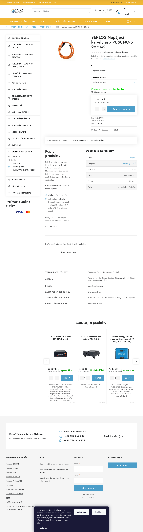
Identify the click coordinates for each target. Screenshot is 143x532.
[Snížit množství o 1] (97, 109)
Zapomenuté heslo (88, 498)
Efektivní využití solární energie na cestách (54, 464)
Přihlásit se (88, 488)
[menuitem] (21, 21)
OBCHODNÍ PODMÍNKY (14, 494)
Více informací (109, 59)
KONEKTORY (15, 156)
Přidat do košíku (121, 109)
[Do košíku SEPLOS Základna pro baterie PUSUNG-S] (98, 378)
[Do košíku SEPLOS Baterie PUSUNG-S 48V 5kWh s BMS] (67, 378)
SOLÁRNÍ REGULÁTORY (22, 125)
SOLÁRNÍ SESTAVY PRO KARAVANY (22, 56)
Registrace (132, 2)
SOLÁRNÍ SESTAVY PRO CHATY (22, 46)
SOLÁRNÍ (16, 163)
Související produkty (98, 140)
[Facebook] (121, 436)
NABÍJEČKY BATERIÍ (20, 112)
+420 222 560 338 (105, 11)
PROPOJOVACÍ (19, 167)
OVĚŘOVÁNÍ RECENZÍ (14, 502)
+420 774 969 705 (74, 440)
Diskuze (65, 140)
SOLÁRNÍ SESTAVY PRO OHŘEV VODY (22, 65)
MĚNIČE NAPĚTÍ (19, 132)
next (136, 361)
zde (38, 522)
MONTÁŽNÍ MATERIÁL (21, 193)
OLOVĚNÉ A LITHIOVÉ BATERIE (22, 97)
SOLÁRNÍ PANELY (19, 89)
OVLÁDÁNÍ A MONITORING (24, 138)
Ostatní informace (79, 140)
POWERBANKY (18, 179)
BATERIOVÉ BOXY (20, 105)
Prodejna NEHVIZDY (13, 477)
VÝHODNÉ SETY (19, 83)
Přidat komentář (69, 252)
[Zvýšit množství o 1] (104, 109)
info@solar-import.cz (74, 431)
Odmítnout (81, 512)
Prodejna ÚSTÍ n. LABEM (14, 481)
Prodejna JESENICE (12, 2)
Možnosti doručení (100, 92)
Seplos (99, 123)
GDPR (8, 498)
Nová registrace (88, 494)
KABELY (13, 160)
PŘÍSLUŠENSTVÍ (18, 186)
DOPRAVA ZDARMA (20, 38)
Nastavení (43, 528)
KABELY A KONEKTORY (22, 152)
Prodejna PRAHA (29, 2)
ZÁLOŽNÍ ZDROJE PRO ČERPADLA (22, 75)
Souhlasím (99, 512)
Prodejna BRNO (45, 2)
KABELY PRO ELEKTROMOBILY (24, 170)
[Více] (130, 21)
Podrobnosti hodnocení (121, 52)
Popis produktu (52, 140)
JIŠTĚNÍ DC (16, 145)
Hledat (88, 11)
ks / (122, 465)
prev (46, 361)
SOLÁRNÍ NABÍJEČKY (21, 119)
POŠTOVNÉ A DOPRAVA (15, 489)
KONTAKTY (10, 485)
